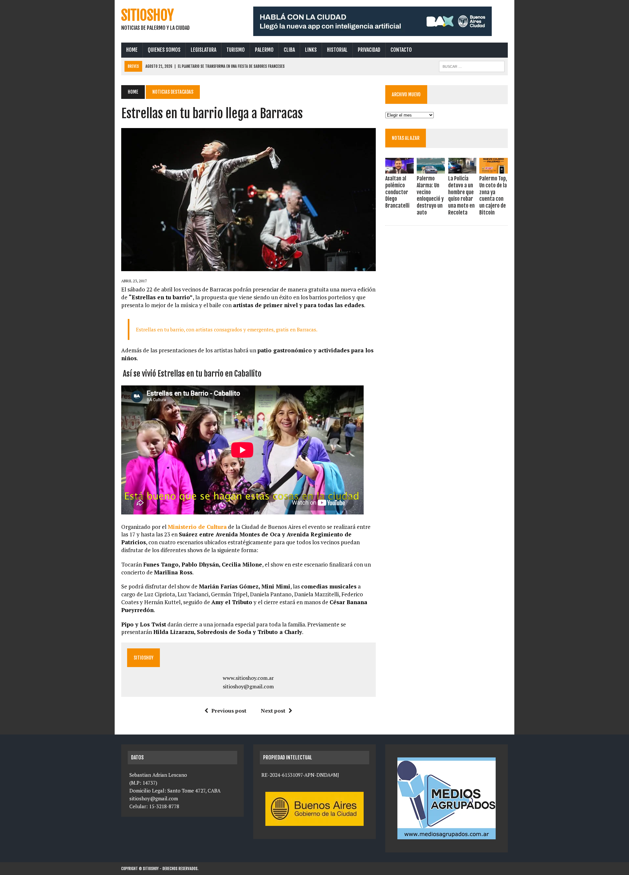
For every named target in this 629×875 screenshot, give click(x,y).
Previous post (228, 710)
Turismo (235, 50)
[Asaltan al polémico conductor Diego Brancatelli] (399, 169)
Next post (273, 710)
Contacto (401, 50)
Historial (337, 50)
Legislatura (203, 50)
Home (132, 50)
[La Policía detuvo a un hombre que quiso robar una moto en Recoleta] (462, 169)
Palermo (264, 50)
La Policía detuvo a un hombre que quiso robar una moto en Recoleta (461, 195)
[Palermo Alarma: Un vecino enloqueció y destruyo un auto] (431, 169)
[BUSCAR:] (472, 66)
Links (311, 50)
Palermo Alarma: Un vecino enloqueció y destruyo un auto (430, 195)
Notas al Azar (405, 138)
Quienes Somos (164, 50)
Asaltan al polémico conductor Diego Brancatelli (397, 192)
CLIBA (289, 50)
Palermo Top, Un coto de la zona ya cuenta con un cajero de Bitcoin (493, 195)
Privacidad (369, 50)
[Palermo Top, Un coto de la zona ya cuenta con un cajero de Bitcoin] (493, 169)
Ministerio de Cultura (197, 527)
